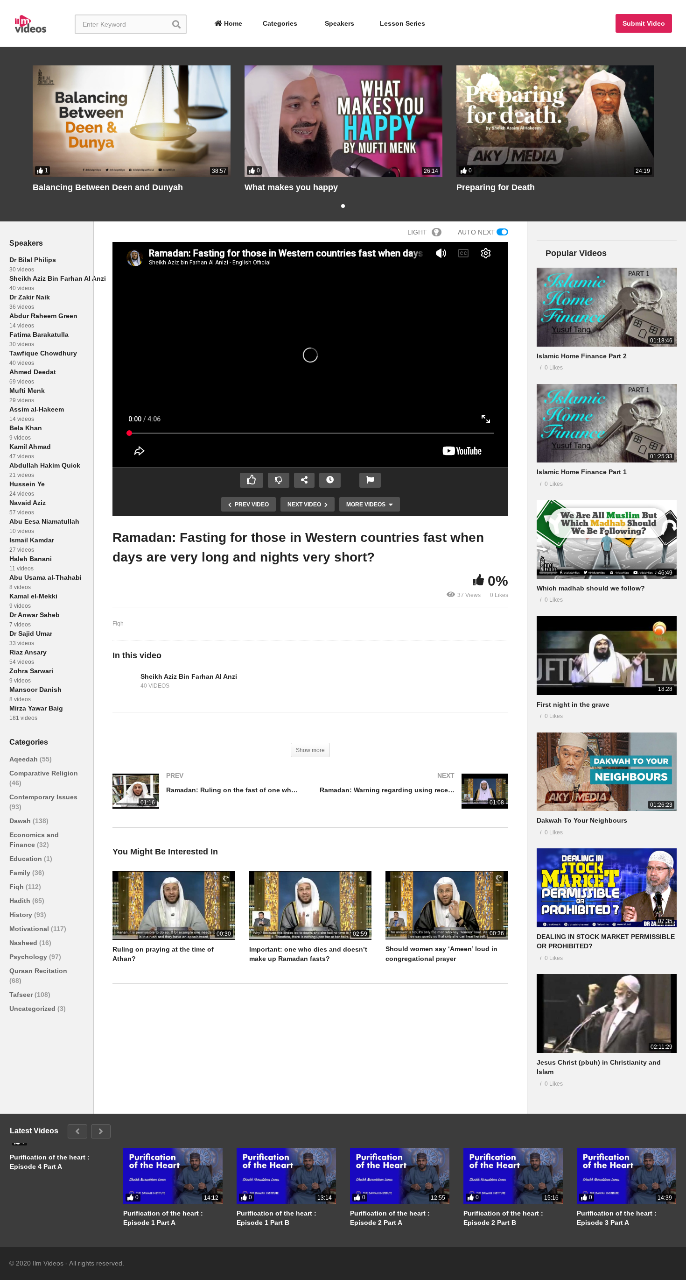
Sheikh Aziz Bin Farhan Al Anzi (57, 278)
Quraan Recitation (38, 970)
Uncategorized (33, 1008)
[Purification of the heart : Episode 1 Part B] (286, 1176)
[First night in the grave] (607, 655)
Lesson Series (402, 23)
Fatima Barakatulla (39, 334)
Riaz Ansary (28, 652)
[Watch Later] (330, 480)
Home (232, 23)
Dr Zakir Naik (29, 297)
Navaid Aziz (27, 502)
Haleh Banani (30, 558)
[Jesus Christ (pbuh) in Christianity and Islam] (607, 1013)
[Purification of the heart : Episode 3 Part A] (626, 1176)
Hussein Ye (27, 484)
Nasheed (24, 942)
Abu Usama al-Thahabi (45, 577)
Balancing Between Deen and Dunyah (108, 187)
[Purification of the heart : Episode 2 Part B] (513, 1176)
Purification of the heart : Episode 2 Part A (390, 1217)
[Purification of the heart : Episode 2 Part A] (399, 1176)
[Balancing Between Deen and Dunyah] (132, 121)
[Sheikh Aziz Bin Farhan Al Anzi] (124, 681)
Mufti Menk (27, 390)
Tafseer (22, 994)
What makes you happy (291, 187)
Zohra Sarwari (31, 671)
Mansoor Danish (35, 689)
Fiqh (17, 886)
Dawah (21, 821)
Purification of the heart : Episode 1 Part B (276, 1217)
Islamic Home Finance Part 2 (582, 356)
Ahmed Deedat (32, 372)
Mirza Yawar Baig (36, 708)
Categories (279, 23)
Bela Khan (25, 428)
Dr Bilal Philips (32, 259)
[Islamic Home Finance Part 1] (607, 423)
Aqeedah (24, 759)
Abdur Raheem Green (43, 316)
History (21, 914)
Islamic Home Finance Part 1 (582, 472)
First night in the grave (573, 704)
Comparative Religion (43, 773)
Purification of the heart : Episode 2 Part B (503, 1217)
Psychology (29, 956)
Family (20, 872)
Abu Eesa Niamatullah (44, 521)
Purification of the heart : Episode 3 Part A (617, 1217)
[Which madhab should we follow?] (607, 539)
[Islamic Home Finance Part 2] (607, 307)
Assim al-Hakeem (36, 409)
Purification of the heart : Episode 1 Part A (163, 1217)
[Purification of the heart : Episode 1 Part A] (173, 1176)
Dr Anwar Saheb (34, 615)
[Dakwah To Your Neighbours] (607, 771)
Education (26, 858)
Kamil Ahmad (30, 446)
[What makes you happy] (343, 121)
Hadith (20, 900)
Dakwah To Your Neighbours (582, 820)
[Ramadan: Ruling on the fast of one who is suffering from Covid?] (206, 800)
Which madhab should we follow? (591, 588)
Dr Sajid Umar (30, 633)
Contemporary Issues (43, 797)
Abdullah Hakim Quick (44, 465)
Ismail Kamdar (31, 540)
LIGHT (417, 232)
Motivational (30, 928)
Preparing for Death (495, 187)
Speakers (338, 23)
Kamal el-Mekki (33, 596)
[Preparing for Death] (555, 121)
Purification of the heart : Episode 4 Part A (50, 1161)
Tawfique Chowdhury (43, 353)
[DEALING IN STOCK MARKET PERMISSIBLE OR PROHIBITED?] (607, 887)
